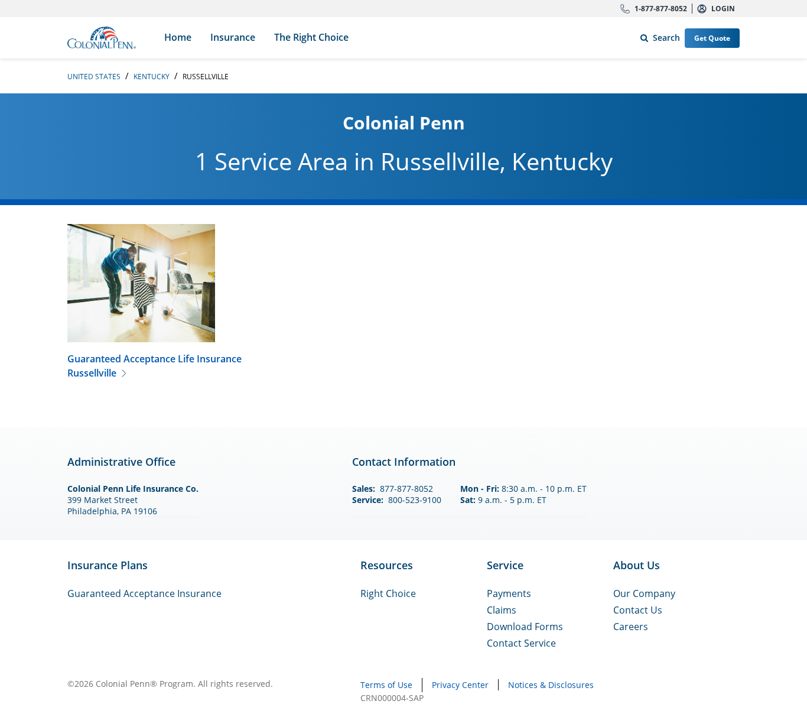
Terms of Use (386, 684)
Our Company (644, 593)
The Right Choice (311, 37)
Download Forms (525, 626)
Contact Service (521, 643)
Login (723, 9)
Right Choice (388, 593)
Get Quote (712, 38)
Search (658, 35)
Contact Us (637, 610)
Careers (630, 626)
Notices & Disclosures (551, 684)
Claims (501, 610)
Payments (509, 593)
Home (177, 37)
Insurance (232, 37)
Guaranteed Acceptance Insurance (144, 593)
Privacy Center (460, 684)
